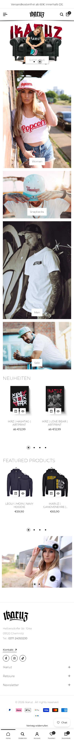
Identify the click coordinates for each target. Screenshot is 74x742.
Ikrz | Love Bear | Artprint (55, 423)
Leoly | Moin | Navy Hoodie (19, 505)
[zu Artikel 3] (40, 448)
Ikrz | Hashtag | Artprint (19, 423)
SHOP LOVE (37, 60)
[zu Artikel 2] (40, 62)
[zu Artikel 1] (34, 62)
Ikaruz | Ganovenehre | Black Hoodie (54, 505)
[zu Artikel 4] (45, 448)
